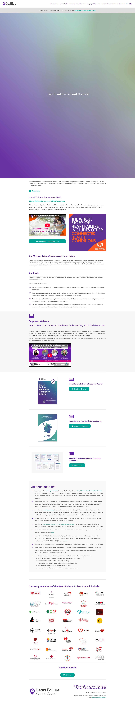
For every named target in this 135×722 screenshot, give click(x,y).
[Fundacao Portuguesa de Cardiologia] (35, 617)
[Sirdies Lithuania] (51, 647)
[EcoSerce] (51, 609)
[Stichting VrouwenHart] (67, 647)
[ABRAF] (51, 591)
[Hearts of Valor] (51, 626)
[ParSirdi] (35, 647)
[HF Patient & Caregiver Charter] (47, 378)
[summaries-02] (47, 453)
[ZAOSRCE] (99, 656)
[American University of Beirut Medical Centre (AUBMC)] (99, 591)
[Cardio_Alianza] (51, 600)
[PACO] (99, 638)
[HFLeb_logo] (35, 638)
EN (127, 4)
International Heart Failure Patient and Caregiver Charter (58, 524)
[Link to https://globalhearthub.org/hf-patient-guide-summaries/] (71, 454)
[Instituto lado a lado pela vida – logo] (51, 638)
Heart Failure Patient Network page (85, 10)
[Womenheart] (83, 655)
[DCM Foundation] (35, 609)
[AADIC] (35, 591)
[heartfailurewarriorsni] (67, 609)
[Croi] (99, 600)
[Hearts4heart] (67, 627)
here (52, 532)
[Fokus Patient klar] (99, 609)
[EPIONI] (83, 609)
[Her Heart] (83, 628)
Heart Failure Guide (48, 510)
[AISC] (67, 592)
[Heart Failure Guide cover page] (47, 415)
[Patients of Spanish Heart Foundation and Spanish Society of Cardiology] (83, 638)
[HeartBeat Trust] (99, 618)
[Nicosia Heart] (67, 638)
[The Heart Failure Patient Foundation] (35, 655)
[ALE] (83, 592)
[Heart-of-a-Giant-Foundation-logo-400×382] (51, 618)
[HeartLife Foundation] (35, 628)
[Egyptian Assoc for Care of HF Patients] (99, 647)
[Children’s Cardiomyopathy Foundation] (83, 600)
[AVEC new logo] (35, 600)
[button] (130, 4)
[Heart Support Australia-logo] (83, 618)
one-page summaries (52, 491)
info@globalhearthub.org (99, 697)
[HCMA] (67, 618)
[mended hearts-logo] (51, 655)
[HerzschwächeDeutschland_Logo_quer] (100, 628)
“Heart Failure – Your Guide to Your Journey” (89, 491)
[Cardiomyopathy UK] (67, 600)
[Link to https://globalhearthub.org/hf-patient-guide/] (71, 416)
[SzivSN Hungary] (83, 648)
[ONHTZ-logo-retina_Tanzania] (67, 656)
